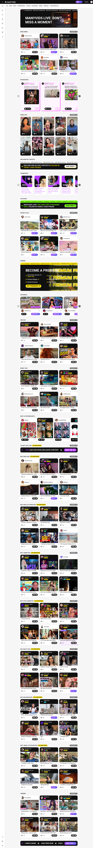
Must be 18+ (70, 450)
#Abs (49, 191)
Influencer (46, 5)
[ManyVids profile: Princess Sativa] (22, 578)
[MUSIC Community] (40, 181)
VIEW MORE (73, 31)
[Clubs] (2, 15)
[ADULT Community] (26, 181)
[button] (91, 2)
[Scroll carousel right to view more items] (79, 96)
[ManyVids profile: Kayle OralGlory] (22, 372)
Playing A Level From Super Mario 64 (51, 570)
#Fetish (22, 192)
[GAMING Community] (67, 181)
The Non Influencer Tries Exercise (30, 522)
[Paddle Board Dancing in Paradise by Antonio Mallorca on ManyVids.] (37, 126)
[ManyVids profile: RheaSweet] (61, 723)
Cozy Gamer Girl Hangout (48, 386)
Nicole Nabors (27, 652)
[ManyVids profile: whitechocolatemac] (42, 482)
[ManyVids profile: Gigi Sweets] (61, 605)
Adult (10, 5)
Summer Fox (27, 508)
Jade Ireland (27, 217)
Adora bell (65, 674)
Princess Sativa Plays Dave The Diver (31, 592)
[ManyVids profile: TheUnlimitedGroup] (22, 771)
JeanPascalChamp (28, 345)
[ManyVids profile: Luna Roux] (61, 57)
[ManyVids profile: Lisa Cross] (61, 508)
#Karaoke (42, 188)
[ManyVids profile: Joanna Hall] (22, 238)
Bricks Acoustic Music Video (48, 49)
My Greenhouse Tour (46, 763)
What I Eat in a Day (46, 618)
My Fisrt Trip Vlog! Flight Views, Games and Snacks (55, 230)
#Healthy (77, 189)
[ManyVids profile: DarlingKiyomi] (44, 310)
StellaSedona (27, 310)
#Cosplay (28, 191)
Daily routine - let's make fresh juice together (34, 811)
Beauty (40, 5)
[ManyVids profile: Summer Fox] (22, 508)
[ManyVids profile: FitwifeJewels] (22, 530)
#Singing (40, 189)
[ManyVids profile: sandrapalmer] (61, 238)
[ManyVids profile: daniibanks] (42, 57)
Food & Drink (35, 5)
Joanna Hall (27, 237)
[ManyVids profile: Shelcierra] (42, 372)
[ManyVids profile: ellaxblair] (61, 345)
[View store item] (26, 428)
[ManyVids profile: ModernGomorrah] (22, 394)
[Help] (2, 846)
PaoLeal (46, 529)
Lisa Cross (65, 508)
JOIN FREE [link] (78, 2)
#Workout (50, 189)
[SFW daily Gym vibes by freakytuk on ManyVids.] (25, 146)
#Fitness (54, 188)
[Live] (2, 19)
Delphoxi (26, 420)
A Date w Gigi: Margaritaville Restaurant (71, 618)
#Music (36, 189)
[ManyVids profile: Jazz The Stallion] (66, 310)
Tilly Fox (65, 700)
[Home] (2, 6)
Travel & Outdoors (54, 5)
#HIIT (57, 189)
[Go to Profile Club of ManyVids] (22, 84)
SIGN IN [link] (86, 1)
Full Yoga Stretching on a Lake (68, 544)
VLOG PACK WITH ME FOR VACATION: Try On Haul (54, 833)
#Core (52, 191)
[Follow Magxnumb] (51, 440)
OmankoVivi (46, 577)
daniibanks (46, 57)
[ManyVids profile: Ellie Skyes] (42, 460)
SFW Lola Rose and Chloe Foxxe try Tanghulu (53, 252)
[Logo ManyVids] (10, 2)
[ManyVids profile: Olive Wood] (42, 605)
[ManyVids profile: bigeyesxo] (22, 482)
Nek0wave (46, 556)
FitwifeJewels (27, 529)
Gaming (28, 5)
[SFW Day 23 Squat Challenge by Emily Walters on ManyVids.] (49, 126)
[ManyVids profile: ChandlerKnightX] (42, 819)
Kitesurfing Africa (26, 252)
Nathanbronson (66, 217)
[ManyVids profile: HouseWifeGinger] (56, 420)
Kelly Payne (27, 674)
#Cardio (50, 192)
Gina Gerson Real (28, 460)
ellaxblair (65, 345)
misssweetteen (47, 508)
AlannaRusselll (27, 748)
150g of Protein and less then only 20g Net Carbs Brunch (57, 337)
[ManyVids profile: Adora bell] (61, 674)
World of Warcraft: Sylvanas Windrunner (71, 570)
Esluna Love (46, 393)
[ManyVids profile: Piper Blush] (42, 626)
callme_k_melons (28, 604)
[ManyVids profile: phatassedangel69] (22, 819)
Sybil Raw (26, 626)
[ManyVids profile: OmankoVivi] (42, 578)
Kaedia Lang (66, 652)
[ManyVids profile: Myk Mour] (61, 482)
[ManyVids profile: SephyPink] (61, 578)
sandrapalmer (66, 238)
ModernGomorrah (28, 393)
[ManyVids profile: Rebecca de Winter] (42, 653)
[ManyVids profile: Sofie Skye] (22, 557)
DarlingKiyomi (49, 310)
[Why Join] (2, 837)
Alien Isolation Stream (66, 592)
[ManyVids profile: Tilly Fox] (61, 701)
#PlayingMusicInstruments (40, 191)
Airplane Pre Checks (26, 784)
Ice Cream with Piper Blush (48, 640)
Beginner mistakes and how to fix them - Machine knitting (37, 736)
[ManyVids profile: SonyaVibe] (61, 557)
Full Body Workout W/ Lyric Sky (68, 49)
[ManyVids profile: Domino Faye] (61, 460)
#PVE (69, 192)
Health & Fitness (21, 5)
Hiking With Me (45, 784)
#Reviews (40, 192)
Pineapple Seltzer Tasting (67, 407)
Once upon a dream (65, 474)
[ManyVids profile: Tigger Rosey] (42, 35)
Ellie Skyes (46, 459)
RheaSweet (65, 722)
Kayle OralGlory (28, 371)
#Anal (26, 188)
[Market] (2, 23)
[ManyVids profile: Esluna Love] (42, 394)
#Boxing (50, 188)
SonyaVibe (65, 557)
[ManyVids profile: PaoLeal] (42, 530)
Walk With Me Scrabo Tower (29, 230)
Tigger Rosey (47, 35)
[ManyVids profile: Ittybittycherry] (22, 324)
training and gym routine (48, 544)
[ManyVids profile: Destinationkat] (42, 749)
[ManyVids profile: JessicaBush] (61, 626)
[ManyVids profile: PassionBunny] (22, 797)
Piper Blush (46, 626)
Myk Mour (65, 482)
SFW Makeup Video (65, 688)
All (7, 5)
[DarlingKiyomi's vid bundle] (52, 303)
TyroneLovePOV (47, 324)
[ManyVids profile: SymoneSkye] (42, 345)
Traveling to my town (27, 763)
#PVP (69, 191)
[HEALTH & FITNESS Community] (53, 181)
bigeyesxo (26, 482)
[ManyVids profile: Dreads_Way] (61, 35)
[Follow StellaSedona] (39, 311)
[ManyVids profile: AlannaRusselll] (22, 749)
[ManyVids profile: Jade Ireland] (22, 217)
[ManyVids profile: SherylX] (61, 530)
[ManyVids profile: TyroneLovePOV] (42, 324)
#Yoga (54, 189)
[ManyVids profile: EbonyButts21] (22, 57)
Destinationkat (47, 748)
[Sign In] (2, 37)
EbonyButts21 (27, 56)
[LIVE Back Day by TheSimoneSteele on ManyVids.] (60, 146)
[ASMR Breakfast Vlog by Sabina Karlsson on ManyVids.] (72, 146)
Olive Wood (46, 604)
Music (14, 5)
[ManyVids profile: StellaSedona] (22, 310)
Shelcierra (46, 371)
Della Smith (46, 674)
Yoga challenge (25, 49)
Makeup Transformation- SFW (49, 667)
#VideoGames (65, 191)
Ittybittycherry (27, 323)
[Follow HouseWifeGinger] (68, 440)
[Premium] (2, 841)
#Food (76, 188)
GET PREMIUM (32, 286)
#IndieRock (36, 188)
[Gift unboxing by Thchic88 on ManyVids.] (60, 126)
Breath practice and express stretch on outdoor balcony (76, 811)
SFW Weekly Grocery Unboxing (68, 386)
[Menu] (2, 2)
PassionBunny (27, 797)
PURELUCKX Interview (47, 715)
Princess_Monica (67, 797)
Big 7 (42, 736)
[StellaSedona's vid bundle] (30, 303)
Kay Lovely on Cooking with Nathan (70, 230)
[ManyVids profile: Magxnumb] (39, 420)
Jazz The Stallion (72, 310)
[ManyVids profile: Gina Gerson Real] (22, 460)
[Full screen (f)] (38, 103)
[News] (2, 28)
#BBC (27, 189)
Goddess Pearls (28, 35)
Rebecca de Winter (48, 652)
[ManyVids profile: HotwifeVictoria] (61, 394)
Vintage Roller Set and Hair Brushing (70, 71)
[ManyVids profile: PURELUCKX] (42, 701)
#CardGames (64, 189)
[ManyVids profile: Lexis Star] (22, 701)
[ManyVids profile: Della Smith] (42, 674)
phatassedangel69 (28, 818)
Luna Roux (65, 57)
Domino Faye (66, 459)
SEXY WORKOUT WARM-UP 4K (29, 386)
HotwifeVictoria (66, 393)
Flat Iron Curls (64, 667)
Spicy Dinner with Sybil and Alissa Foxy (32, 640)
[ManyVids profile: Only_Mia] (61, 324)
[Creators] (2, 10)
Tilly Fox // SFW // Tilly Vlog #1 (68, 715)
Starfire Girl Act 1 (45, 359)
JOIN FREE (70, 166)
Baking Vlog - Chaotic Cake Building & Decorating (34, 833)
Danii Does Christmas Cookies (49, 71)
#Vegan (77, 192)
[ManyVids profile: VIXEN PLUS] (73, 420)
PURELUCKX (46, 700)
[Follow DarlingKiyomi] (61, 311)
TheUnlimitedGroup (28, 770)
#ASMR (29, 192)
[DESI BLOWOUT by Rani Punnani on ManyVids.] (25, 126)
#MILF (26, 192)
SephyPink (65, 577)
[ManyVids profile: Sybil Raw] (22, 626)
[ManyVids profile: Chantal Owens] (42, 771)
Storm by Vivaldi (64, 496)
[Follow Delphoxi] (34, 440)
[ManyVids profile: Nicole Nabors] (22, 653)
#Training (55, 191)
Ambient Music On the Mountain (30, 496)
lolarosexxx (46, 237)
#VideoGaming (65, 192)
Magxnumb (43, 419)
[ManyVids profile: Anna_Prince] (61, 372)
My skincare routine (46, 688)
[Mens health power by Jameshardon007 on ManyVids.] (72, 126)
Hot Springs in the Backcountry (69, 763)
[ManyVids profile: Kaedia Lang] (61, 653)
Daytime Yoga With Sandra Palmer (69, 252)
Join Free (70, 843)
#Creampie (23, 189)
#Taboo (23, 188)
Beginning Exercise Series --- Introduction (32, 544)
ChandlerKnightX (48, 818)
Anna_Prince (66, 371)
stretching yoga (45, 522)
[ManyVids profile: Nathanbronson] (61, 217)
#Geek (69, 189)
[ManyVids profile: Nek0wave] (42, 557)
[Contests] (2, 32)
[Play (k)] (25, 102)
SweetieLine (46, 797)
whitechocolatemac (48, 482)
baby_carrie (46, 216)
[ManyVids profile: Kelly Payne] (22, 674)
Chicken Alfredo (25, 618)
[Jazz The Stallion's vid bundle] (74, 303)
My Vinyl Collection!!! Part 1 (48, 474)
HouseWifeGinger (62, 420)
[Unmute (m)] (35, 103)
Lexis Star (26, 700)
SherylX (65, 530)
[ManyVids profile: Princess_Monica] (61, 797)
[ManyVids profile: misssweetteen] (42, 508)
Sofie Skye (26, 556)
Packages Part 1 (64, 736)
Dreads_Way (66, 35)
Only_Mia (65, 323)
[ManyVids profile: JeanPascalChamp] (22, 345)
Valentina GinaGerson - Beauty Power (31, 474)
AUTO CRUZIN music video (48, 496)
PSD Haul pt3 (24, 667)
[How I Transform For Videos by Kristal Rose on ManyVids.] (37, 146)
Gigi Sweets (66, 604)
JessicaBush (66, 626)
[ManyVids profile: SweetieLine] (42, 797)
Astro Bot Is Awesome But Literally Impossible (34, 71)
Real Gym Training (65, 522)
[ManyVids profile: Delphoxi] (22, 420)
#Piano (36, 192)
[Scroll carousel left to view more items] (18, 96)
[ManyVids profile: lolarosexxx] (42, 238)
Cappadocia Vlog (26, 337)
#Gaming (64, 188)
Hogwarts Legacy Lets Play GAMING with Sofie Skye (35, 570)
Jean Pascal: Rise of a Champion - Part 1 (32, 359)
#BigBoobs (23, 191)
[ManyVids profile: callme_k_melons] (22, 605)
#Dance (57, 188)
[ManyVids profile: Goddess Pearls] (22, 35)
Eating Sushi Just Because (67, 359)
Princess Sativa (27, 577)
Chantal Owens (47, 770)
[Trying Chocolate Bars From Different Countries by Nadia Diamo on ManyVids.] (49, 146)
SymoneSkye (47, 345)
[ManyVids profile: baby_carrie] (42, 217)
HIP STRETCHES (45, 407)
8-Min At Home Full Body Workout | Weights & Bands (35, 407)
